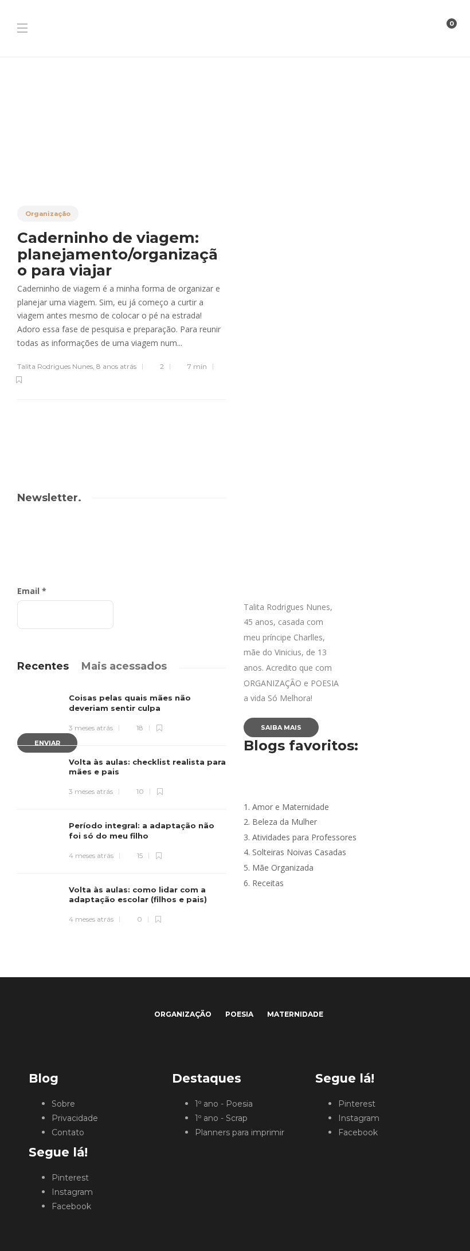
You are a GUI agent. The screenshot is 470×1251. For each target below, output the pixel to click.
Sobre (63, 1104)
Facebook (71, 1206)
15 (139, 855)
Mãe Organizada (283, 867)
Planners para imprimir (239, 1132)
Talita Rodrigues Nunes (55, 366)
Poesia (239, 1014)
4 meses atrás (91, 855)
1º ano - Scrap (221, 1118)
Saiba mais (281, 727)
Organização (47, 214)
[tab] (43, 666)
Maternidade (295, 1014)
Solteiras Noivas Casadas (299, 852)
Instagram (72, 1192)
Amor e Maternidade (290, 806)
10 (139, 791)
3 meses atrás (91, 727)
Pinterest (70, 1178)
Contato (68, 1132)
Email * (31, 590)
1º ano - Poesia (224, 1104)
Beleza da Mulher (284, 821)
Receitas (268, 883)
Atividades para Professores (304, 837)
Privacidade (75, 1118)
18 (139, 727)
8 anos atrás (116, 366)
